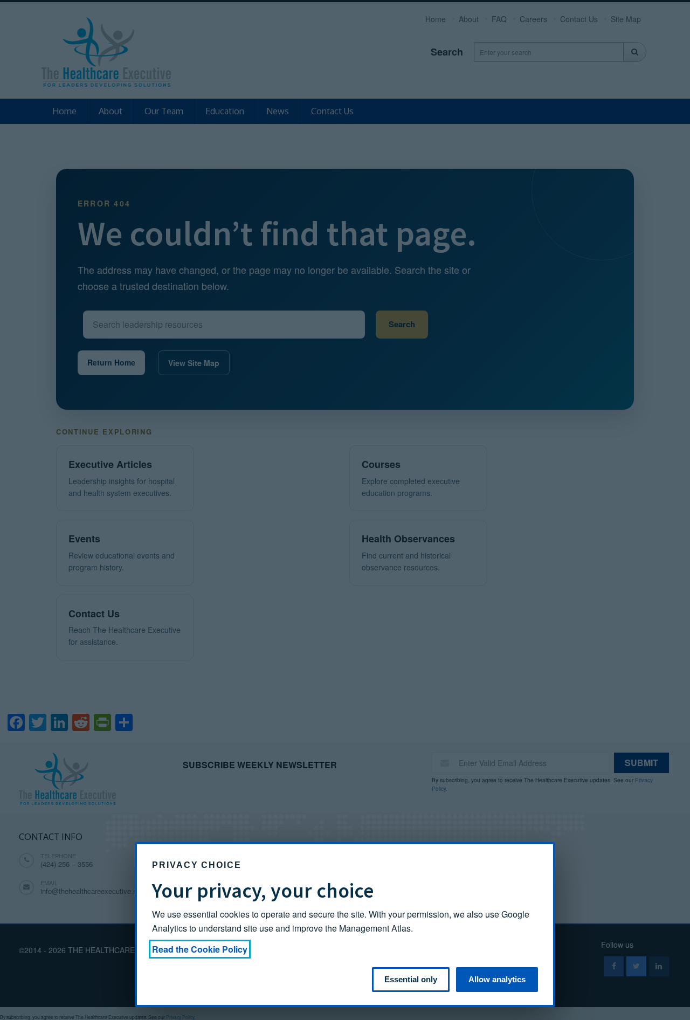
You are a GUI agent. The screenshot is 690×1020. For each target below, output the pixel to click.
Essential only (410, 979)
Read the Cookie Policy (199, 949)
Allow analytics (497, 979)
